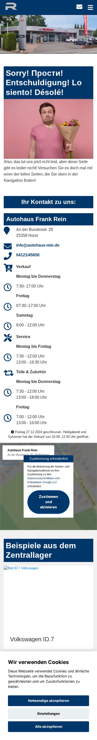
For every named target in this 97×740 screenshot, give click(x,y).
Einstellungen (48, 714)
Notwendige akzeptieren (48, 701)
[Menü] (90, 7)
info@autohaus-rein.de (37, 245)
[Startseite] (16, 6)
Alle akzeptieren (48, 727)
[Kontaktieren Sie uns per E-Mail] (79, 6)
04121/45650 (28, 255)
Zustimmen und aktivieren (48, 502)
